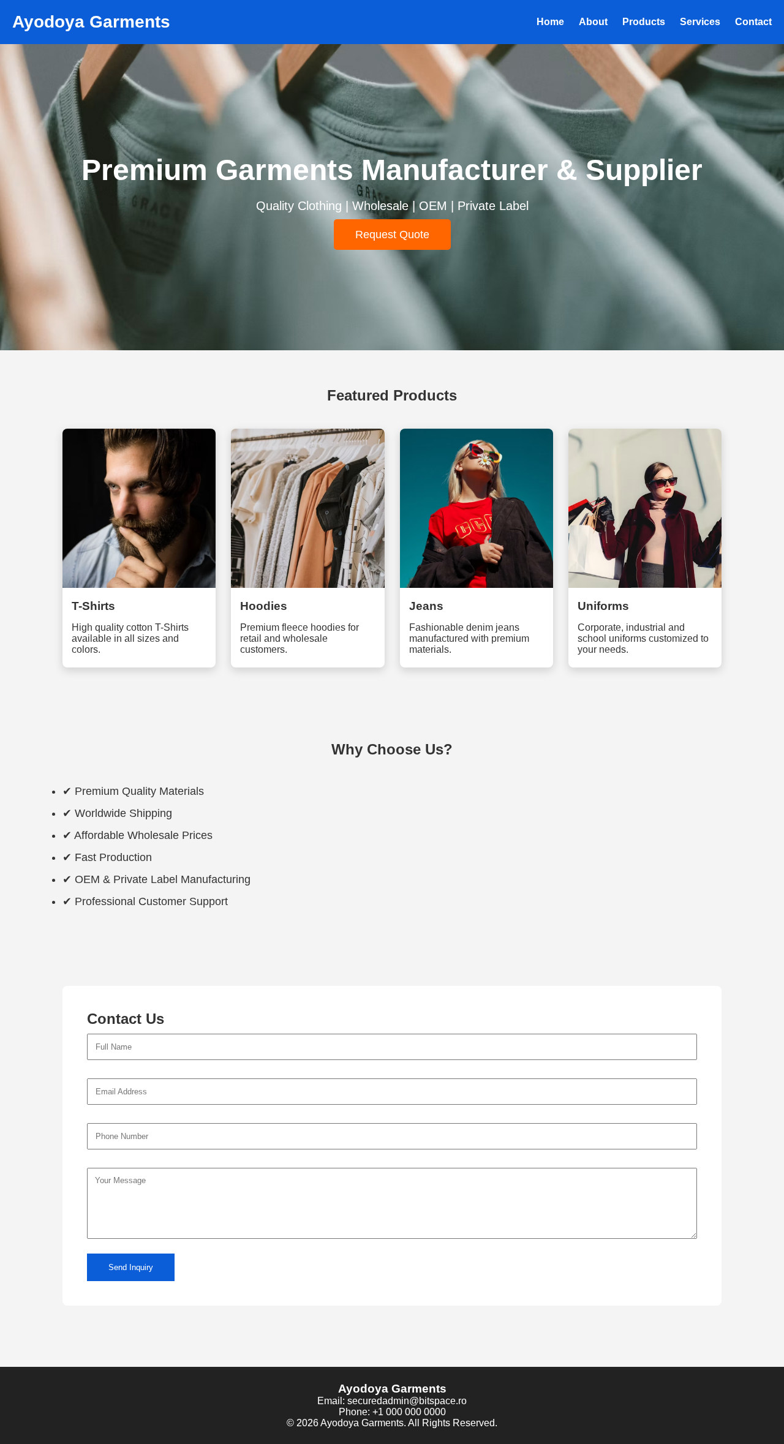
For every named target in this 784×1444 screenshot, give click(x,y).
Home (550, 22)
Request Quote (392, 234)
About (593, 22)
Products (643, 22)
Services (700, 22)
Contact (753, 22)
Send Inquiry (130, 1267)
